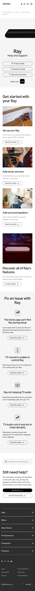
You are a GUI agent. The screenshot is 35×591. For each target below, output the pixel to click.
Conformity (21, 572)
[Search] (24, 4)
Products (17, 12)
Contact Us (16, 490)
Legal (3, 569)
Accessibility (5, 572)
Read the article (11, 142)
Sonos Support (7, 12)
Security (3, 575)
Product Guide (19, 64)
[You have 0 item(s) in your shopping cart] (27, 4)
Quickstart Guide (19, 69)
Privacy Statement (23, 569)
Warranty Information (19, 75)
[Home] (6, 4)
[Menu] (31, 4)
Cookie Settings (22, 575)
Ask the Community (16, 496)
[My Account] (21, 4)
